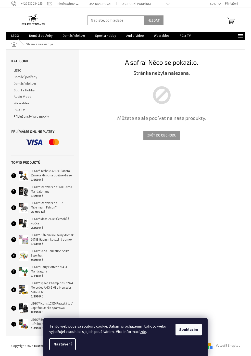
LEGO (18, 70)
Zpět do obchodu (161, 135)
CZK (213, 4)
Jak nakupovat (100, 4)
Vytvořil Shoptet (228, 346)
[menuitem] (15, 36)
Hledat (154, 20)
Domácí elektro (25, 83)
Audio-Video (22, 96)
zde (143, 331)
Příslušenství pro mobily (31, 116)
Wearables (21, 103)
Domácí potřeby (25, 77)
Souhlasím (188, 329)
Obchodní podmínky (136, 4)
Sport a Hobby (24, 90)
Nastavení (62, 344)
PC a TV (19, 110)
